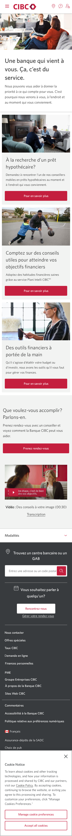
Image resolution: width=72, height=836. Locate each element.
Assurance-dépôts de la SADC (24, 740)
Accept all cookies (36, 825)
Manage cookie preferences (36, 814)
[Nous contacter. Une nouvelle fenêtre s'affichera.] (60, 6)
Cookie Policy (24, 785)
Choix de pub (13, 747)
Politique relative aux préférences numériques (34, 721)
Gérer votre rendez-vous (38, 616)
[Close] (66, 756)
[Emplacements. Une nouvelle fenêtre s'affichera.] (53, 6)
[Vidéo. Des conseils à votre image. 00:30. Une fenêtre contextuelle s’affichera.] (36, 482)
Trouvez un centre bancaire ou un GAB (40, 555)
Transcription (36, 514)
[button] (67, 6)
